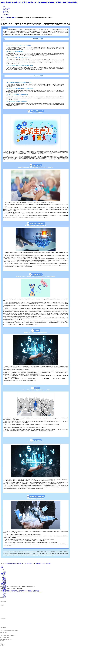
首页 (2, 17)
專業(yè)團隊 (4, 578)
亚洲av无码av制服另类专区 (12, 591)
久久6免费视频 (3, 591)
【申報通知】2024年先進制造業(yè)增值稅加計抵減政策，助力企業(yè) (18, 563)
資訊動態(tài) (7, 17)
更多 (2, 567)
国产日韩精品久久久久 (37, 591)
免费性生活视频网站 (29, 591)
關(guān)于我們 (4, 571)
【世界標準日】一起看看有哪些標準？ (43, 563)
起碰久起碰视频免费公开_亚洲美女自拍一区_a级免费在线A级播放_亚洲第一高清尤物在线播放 (39, 2)
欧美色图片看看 (21, 591)
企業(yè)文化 (4, 574)
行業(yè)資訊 (13, 17)
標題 (2, 566)
